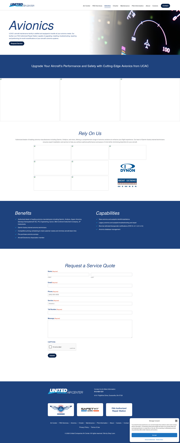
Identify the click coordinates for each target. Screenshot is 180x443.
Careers (155, 6)
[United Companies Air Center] (21, 5)
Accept (154, 435)
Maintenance (125, 6)
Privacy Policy (159, 439)
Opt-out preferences (150, 439)
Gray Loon (111, 433)
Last (92, 277)
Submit (52, 355)
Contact (165, 6)
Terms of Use (95, 427)
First (49, 277)
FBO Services (97, 6)
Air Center (86, 6)
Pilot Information (138, 6)
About (148, 6)
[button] (176, 421)
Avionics (107, 6)
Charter (115, 6)
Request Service (16, 43)
